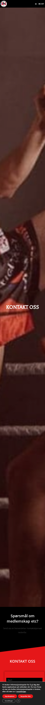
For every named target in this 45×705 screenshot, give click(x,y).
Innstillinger (9, 701)
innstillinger (21, 691)
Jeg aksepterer (9, 696)
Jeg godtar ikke (25, 696)
